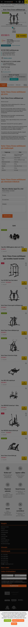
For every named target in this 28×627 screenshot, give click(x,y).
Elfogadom (7, 620)
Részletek (14, 623)
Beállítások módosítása (18, 620)
